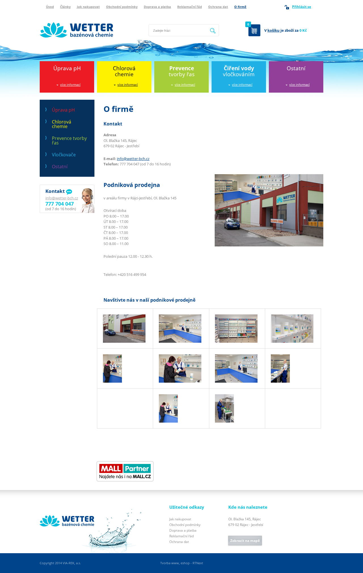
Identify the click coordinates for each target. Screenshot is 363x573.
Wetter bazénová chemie (61, 16)
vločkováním (239, 71)
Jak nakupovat (88, 7)
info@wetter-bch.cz (61, 198)
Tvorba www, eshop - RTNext (181, 563)
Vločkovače (64, 155)
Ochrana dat (218, 7)
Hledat (212, 26)
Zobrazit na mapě (245, 540)
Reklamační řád (189, 7)
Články (65, 7)
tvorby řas (182, 71)
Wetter (45, 507)
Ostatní (296, 68)
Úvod (50, 7)
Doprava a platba (157, 7)
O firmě (240, 7)
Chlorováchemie (124, 71)
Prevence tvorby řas (69, 140)
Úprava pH (67, 68)
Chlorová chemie (61, 124)
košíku (273, 30)
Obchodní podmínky (122, 7)
